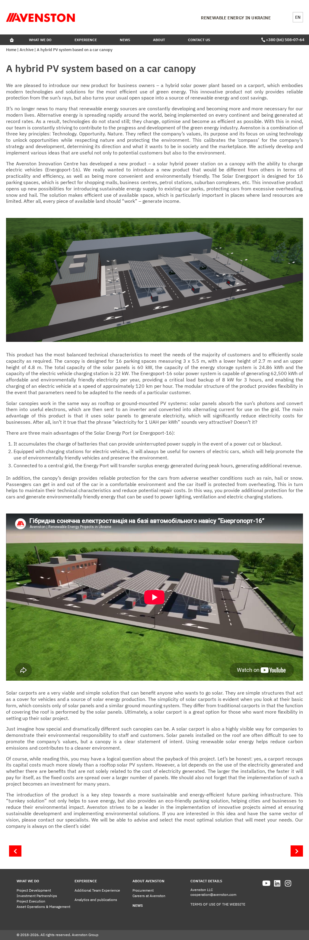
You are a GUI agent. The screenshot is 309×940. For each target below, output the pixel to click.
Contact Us (199, 39)
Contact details (206, 881)
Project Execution (31, 901)
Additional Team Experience (97, 890)
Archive (26, 49)
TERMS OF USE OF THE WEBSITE (217, 904)
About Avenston (148, 881)
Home (11, 49)
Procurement (143, 890)
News (125, 39)
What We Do (40, 39)
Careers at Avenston (148, 895)
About (159, 39)
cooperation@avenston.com (213, 894)
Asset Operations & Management (43, 906)
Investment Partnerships (37, 895)
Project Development (34, 890)
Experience (86, 39)
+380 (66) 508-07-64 (284, 39)
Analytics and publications (96, 899)
